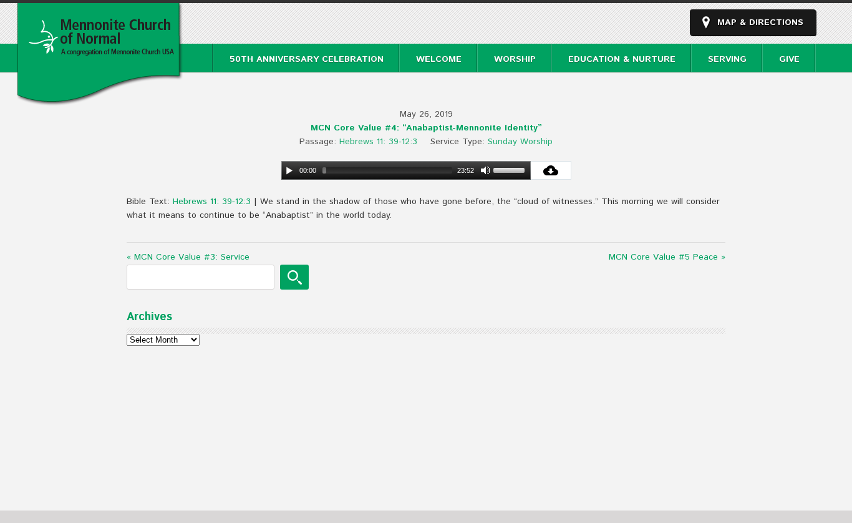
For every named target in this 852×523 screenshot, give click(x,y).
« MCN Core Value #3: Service (188, 257)
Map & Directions (760, 22)
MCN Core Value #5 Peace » (667, 257)
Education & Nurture (621, 59)
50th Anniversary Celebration (307, 59)
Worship (515, 59)
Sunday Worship (520, 141)
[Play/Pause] (289, 170)
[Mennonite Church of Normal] (100, 99)
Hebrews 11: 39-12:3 (378, 141)
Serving (727, 59)
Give (789, 59)
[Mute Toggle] (485, 170)
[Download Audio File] (551, 170)
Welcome (439, 59)
